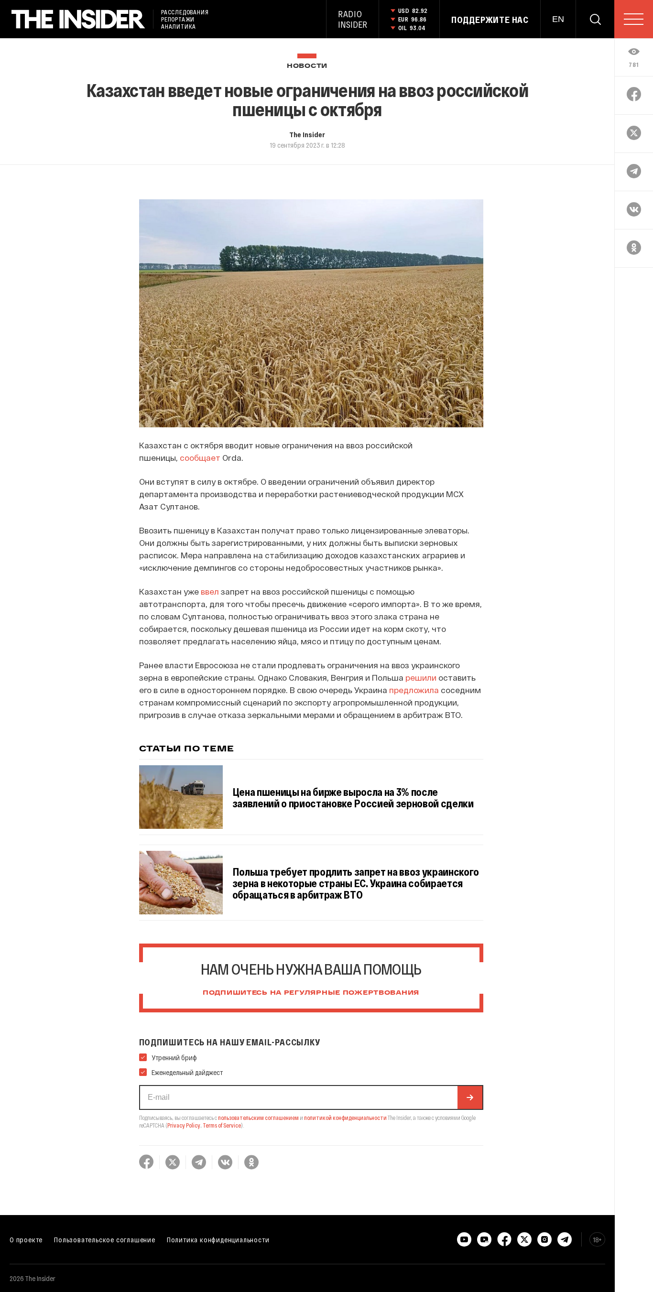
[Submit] (469, 1097)
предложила (414, 690)
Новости (307, 66)
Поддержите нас (490, 19)
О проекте (26, 1239)
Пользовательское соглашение (104, 1239)
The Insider (307, 134)
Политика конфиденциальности (218, 1239)
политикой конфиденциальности (345, 1117)
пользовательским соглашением (258, 1117)
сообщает (200, 457)
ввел (210, 591)
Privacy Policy (183, 1125)
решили (420, 677)
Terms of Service (222, 1125)
